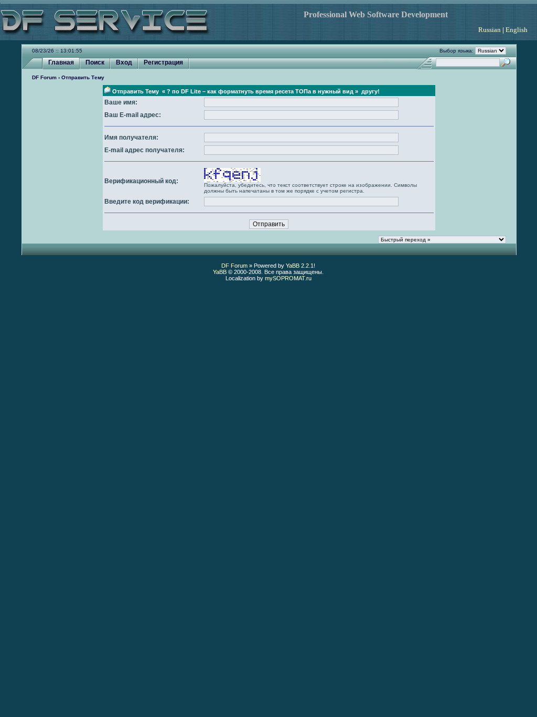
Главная (61, 62)
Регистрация (163, 62)
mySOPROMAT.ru (288, 278)
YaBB (220, 272)
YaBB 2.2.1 (300, 265)
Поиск (94, 62)
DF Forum (44, 77)
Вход (124, 62)
